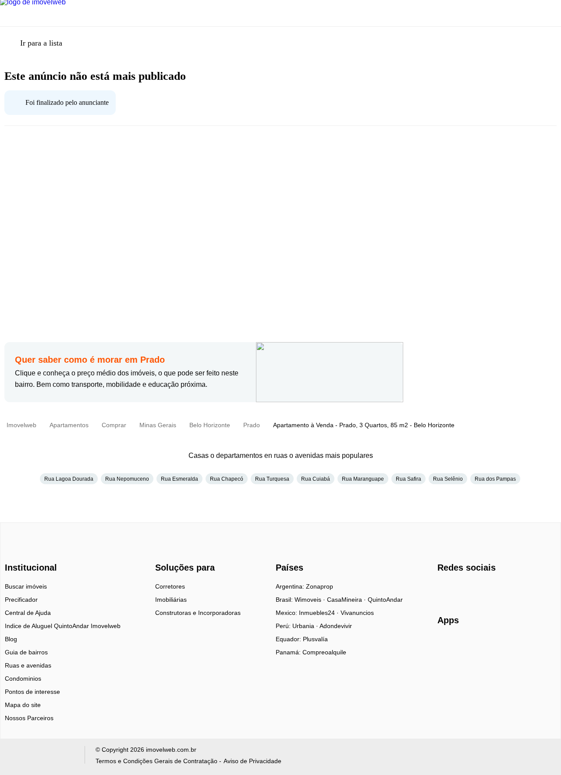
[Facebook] (444, 589)
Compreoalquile (324, 652)
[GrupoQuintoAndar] (41, 757)
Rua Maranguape (363, 479)
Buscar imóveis (26, 586)
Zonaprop (319, 586)
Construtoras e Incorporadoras (198, 612)
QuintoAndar (385, 599)
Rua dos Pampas (495, 479)
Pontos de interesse (32, 691)
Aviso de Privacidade (252, 760)
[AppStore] (465, 645)
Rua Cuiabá (315, 479)
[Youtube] (473, 589)
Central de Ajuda (28, 612)
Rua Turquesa (272, 479)
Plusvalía (315, 639)
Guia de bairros (26, 652)
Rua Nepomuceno (127, 479)
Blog (11, 639)
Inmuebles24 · (320, 612)
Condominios (23, 678)
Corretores (170, 586)
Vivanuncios (357, 612)
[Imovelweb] (36, 552)
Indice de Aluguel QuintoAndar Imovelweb (63, 625)
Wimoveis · (311, 599)
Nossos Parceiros (29, 717)
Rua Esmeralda (179, 479)
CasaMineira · (347, 599)
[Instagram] (459, 589)
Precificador (21, 599)
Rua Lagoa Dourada (68, 479)
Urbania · (306, 625)
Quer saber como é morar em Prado (90, 359)
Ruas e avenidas (28, 665)
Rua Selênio (448, 479)
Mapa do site (23, 704)
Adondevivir (336, 625)
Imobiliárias (171, 599)
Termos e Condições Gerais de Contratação (156, 760)
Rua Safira (408, 479)
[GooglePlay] (525, 646)
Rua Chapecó (226, 479)
